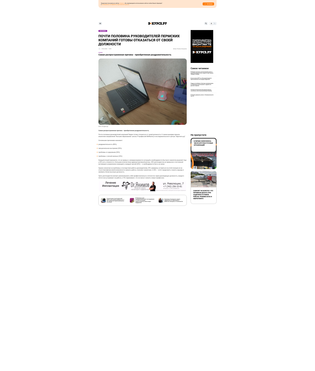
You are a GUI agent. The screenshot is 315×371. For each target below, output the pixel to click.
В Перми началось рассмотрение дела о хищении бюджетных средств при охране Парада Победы (202, 73)
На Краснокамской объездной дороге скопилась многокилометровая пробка (201, 90)
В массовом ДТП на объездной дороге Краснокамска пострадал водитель (201, 79)
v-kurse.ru (121, 3)
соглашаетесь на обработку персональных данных (115, 4)
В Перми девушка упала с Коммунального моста (202, 95)
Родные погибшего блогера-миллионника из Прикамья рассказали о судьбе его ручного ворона (202, 84)
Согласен (209, 4)
